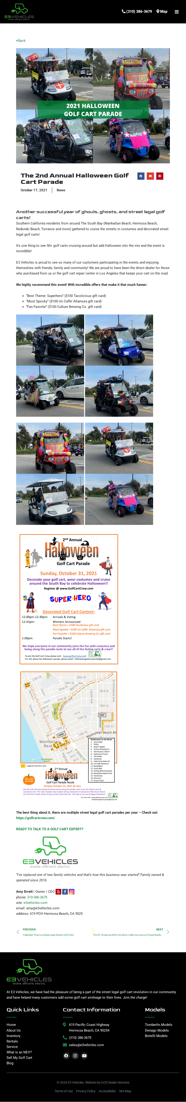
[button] (141, 176)
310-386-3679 (37, 897)
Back (21, 41)
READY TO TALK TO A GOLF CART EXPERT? (49, 829)
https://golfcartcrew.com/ (35, 818)
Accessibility (107, 1091)
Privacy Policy (85, 1091)
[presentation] (68, 892)
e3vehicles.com (35, 903)
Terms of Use (64, 1091)
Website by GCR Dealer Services (107, 1082)
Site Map (125, 1091)
